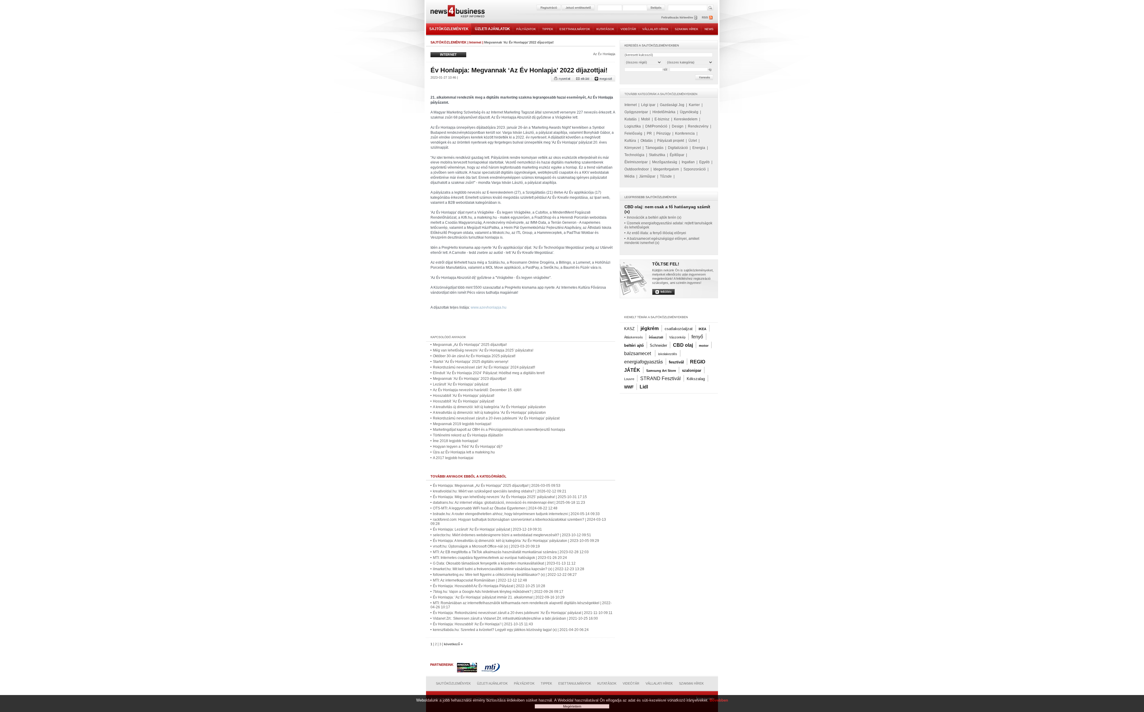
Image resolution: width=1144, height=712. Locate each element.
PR (649, 133)
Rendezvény (698, 126)
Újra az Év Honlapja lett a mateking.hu (464, 452)
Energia (698, 148)
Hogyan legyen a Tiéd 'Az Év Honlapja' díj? (468, 446)
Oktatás (647, 141)
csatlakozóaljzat (679, 329)
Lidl (644, 386)
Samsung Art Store (661, 370)
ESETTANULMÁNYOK (574, 29)
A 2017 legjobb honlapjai (453, 458)
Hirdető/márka (663, 112)
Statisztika (657, 155)
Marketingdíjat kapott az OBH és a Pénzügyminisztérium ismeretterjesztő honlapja (499, 429)
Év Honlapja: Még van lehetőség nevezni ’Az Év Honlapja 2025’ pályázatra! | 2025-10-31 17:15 (510, 497)
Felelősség (633, 133)
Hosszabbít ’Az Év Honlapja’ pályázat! (463, 396)
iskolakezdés (667, 354)
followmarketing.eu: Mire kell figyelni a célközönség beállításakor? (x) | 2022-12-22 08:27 (505, 575)
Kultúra (630, 141)
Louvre (629, 379)
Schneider (658, 345)
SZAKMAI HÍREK (686, 29)
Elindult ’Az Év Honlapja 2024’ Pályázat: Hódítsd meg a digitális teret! (489, 373)
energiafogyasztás (643, 361)
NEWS (709, 29)
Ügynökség (689, 112)
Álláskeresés (633, 337)
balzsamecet (638, 353)
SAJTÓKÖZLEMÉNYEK (449, 29)
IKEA (702, 329)
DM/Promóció (656, 126)
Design (677, 126)
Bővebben (719, 700)
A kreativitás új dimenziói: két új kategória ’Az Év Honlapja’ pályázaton (489, 407)
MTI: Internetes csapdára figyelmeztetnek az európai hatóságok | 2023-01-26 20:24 (500, 558)
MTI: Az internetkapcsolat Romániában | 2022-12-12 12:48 (480, 580)
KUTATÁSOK (605, 29)
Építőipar (677, 155)
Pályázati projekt (670, 141)
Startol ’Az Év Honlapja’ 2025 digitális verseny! (470, 362)
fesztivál (676, 362)
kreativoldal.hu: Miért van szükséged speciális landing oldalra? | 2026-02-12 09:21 (499, 491)
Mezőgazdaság (664, 162)
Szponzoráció (694, 169)
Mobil (645, 119)
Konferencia (685, 133)
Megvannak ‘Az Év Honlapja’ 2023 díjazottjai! (469, 379)
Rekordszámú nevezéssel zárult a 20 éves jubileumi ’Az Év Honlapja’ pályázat (496, 418)
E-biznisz (662, 119)
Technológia (634, 155)
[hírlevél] (679, 17)
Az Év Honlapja (604, 54)
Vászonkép (677, 337)
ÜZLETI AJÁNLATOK (492, 29)
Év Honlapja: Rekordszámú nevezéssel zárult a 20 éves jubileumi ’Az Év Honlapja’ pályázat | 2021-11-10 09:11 (523, 613)
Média (629, 176)
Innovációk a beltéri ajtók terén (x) (654, 217)
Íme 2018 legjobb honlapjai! (455, 441)
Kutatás (630, 119)
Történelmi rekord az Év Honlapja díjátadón (468, 435)
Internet (475, 42)
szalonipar (691, 370)
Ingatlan (688, 162)
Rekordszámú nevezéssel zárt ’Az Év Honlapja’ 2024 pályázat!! (484, 367)
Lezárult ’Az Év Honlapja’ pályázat (460, 384)
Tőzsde (666, 176)
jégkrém (650, 328)
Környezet (632, 148)
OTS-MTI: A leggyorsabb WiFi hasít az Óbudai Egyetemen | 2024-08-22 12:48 (495, 508)
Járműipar (647, 176)
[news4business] (457, 12)
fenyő (697, 336)
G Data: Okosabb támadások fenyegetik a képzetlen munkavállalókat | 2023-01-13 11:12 (504, 563)
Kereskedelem (685, 119)
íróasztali (656, 337)
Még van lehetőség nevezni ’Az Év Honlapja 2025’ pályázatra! (483, 350)
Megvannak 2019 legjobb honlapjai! (462, 424)
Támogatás (654, 148)
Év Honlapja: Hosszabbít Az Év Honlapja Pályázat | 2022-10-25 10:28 (489, 586)
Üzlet (692, 141)
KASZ (629, 329)
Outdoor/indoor (636, 169)
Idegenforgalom (666, 169)
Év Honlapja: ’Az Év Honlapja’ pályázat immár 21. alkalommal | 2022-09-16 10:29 (499, 597)
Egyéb (704, 162)
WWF (629, 387)
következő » (453, 644)
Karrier (694, 105)
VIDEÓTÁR (628, 29)
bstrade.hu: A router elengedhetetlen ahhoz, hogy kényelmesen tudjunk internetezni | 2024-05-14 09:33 (516, 514)
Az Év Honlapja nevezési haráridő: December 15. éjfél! (477, 390)
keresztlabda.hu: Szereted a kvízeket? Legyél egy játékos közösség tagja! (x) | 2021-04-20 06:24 (511, 630)
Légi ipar (648, 105)
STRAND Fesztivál (660, 378)
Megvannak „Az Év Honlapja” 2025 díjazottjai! (470, 345)
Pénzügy (663, 133)
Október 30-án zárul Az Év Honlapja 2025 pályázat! (474, 356)
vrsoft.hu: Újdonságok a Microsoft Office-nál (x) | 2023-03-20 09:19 (486, 546)
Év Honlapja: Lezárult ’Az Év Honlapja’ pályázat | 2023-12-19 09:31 (487, 529)
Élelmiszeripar (636, 162)
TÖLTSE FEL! (665, 264)
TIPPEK (547, 29)
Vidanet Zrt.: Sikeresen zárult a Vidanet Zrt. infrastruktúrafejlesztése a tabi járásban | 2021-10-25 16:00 (515, 618)
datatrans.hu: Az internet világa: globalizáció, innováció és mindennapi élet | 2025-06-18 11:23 (509, 502)
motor (703, 345)
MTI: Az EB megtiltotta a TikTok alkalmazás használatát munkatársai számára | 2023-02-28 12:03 (511, 552)
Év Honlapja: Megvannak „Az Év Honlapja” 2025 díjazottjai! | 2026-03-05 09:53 (496, 486)
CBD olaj (683, 345)
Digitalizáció (678, 148)
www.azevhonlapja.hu (488, 307)
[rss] (708, 17)
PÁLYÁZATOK (526, 29)
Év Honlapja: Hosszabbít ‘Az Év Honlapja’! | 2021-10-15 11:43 (483, 624)
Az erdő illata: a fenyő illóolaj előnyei (656, 233)
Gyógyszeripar (636, 112)
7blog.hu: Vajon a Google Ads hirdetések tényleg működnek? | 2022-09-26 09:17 (498, 592)
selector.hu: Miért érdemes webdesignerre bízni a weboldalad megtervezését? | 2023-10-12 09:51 (512, 535)
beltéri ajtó (634, 345)
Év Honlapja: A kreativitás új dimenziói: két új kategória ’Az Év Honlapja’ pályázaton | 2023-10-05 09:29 (516, 541)
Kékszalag (696, 379)
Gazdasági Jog (672, 105)
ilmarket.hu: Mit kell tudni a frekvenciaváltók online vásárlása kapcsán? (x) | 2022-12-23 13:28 (508, 569)
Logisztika (632, 126)
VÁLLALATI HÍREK (655, 29)
